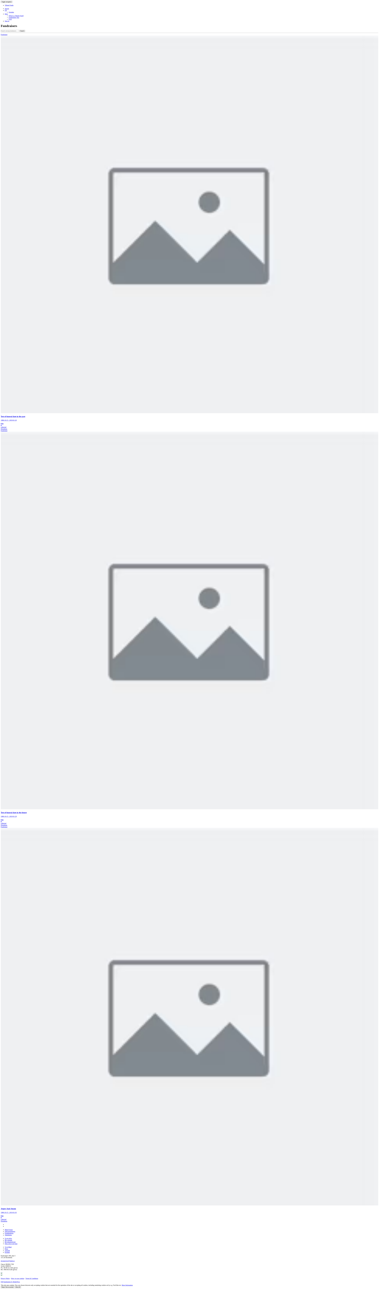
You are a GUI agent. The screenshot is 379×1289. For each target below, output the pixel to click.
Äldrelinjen (8, 1235)
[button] (6, 10)
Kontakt (7, 1252)
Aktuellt (7, 1250)
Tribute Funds (9, 5)
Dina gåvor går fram (11, 1244)
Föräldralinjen (9, 1233)
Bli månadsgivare (10, 1242)
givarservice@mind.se (8, 1261)
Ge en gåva (8, 1238)
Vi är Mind (8, 1247)
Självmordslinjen (10, 1231)
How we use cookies (17, 1278)
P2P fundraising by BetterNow (10, 1282)
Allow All (17, 1287)
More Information (127, 1285)
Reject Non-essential (7, 1287)
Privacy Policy (5, 1278)
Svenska (11, 12)
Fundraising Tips (14, 17)
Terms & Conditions (31, 1278)
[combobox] (10, 31)
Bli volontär (8, 1240)
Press (6, 1249)
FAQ (10, 19)
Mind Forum (9, 1230)
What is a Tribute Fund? (16, 16)
